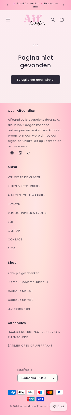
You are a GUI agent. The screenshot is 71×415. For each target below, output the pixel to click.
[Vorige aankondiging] (7, 5)
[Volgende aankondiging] (63, 5)
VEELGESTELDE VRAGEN (24, 177)
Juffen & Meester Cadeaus (28, 282)
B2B (10, 222)
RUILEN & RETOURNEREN (24, 186)
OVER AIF (14, 231)
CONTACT (15, 239)
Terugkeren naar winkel (35, 80)
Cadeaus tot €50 (21, 300)
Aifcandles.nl (28, 406)
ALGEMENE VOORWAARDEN (27, 195)
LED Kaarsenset (19, 309)
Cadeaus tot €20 (21, 291)
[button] (8, 19)
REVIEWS (14, 204)
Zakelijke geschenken (23, 273)
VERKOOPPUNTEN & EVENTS (27, 213)
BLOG (12, 248)
